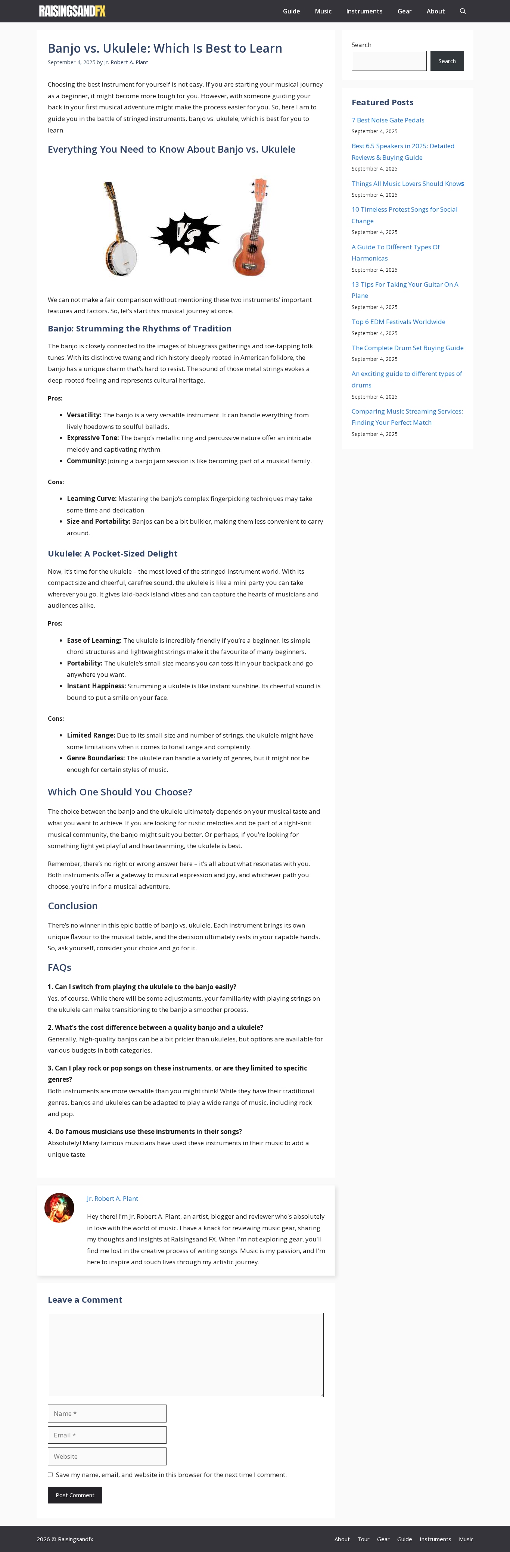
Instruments (364, 11)
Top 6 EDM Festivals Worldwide (398, 321)
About (436, 11)
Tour (363, 1539)
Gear (405, 11)
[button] (463, 11)
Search (361, 44)
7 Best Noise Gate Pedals (388, 120)
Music (323, 11)
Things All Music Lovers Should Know (408, 183)
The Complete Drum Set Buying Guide (408, 347)
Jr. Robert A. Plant (112, 1198)
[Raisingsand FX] (72, 11)
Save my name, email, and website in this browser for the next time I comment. (171, 1474)
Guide (291, 11)
